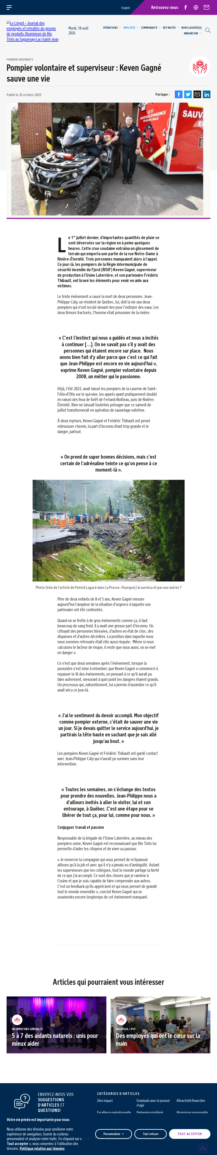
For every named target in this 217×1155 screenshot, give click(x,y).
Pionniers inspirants (20, 59)
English (125, 8)
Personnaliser (113, 1134)
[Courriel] (197, 94)
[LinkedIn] (206, 94)
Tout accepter (190, 1134)
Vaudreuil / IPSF (126, 1029)
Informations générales (27, 1029)
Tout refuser (151, 1134)
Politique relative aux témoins (42, 1148)
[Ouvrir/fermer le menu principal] (12, 7)
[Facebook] (178, 94)
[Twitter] (188, 94)
